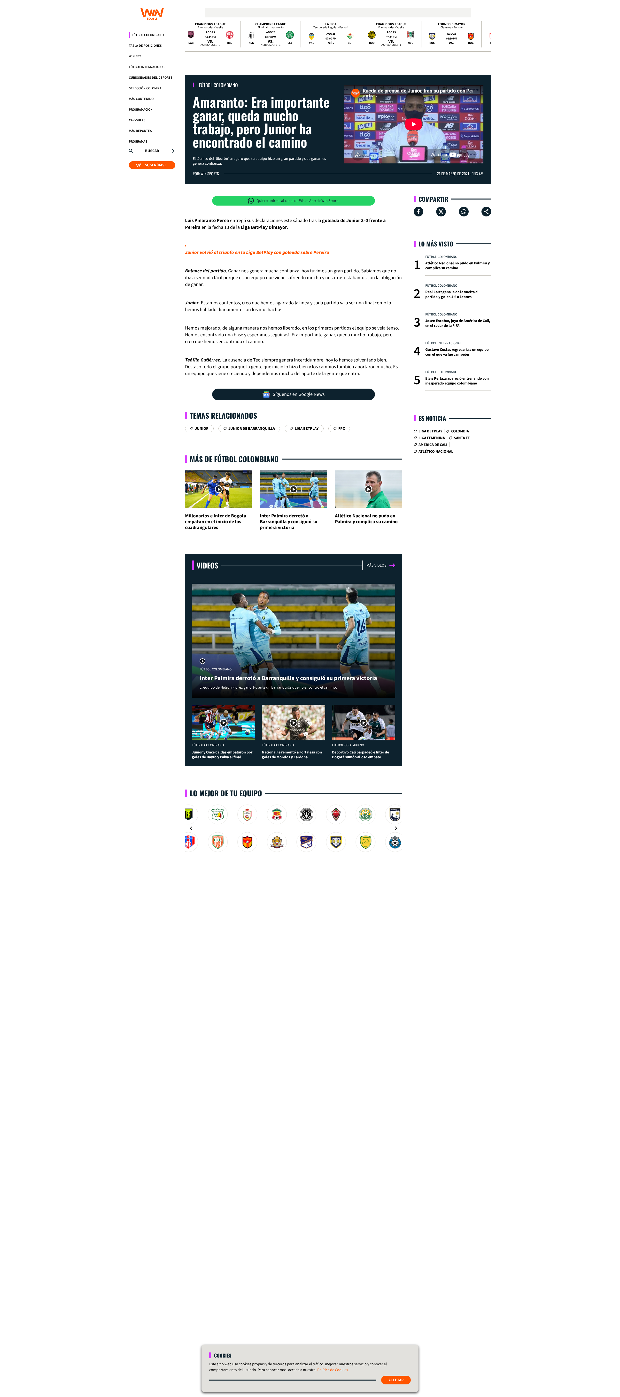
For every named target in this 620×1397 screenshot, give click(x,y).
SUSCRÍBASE (156, 165)
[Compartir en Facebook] (418, 211)
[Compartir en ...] (486, 211)
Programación (141, 109)
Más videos (376, 565)
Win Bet (135, 56)
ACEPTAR (395, 1380)
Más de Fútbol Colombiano (234, 458)
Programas (138, 141)
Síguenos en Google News (299, 394)
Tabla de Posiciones (145, 45)
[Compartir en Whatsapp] (464, 211)
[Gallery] (293, 828)
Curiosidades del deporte (150, 77)
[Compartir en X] (441, 211)
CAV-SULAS (137, 120)
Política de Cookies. (333, 1370)
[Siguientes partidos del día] (485, 34)
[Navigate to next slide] (396, 828)
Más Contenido (141, 99)
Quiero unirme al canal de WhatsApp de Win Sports (297, 200)
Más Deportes (140, 131)
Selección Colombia (145, 88)
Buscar (152, 151)
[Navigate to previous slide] (191, 828)
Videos (207, 565)
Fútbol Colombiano (148, 35)
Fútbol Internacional (147, 67)
